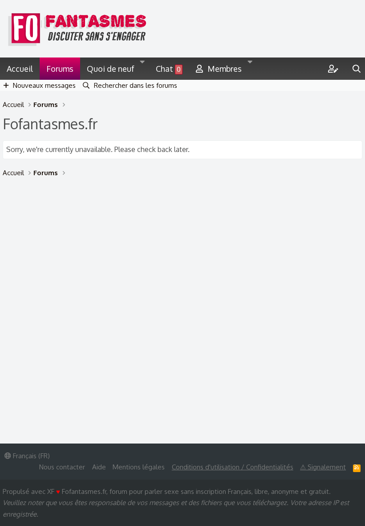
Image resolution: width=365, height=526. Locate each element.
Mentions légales (139, 467)
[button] (142, 69)
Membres (224, 69)
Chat (168, 69)
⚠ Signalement (323, 467)
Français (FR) (30, 456)
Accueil (20, 69)
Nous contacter (62, 467)
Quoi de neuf (110, 69)
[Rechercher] (356, 69)
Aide (99, 467)
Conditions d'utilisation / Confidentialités (232, 467)
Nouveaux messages (44, 85)
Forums (59, 69)
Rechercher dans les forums (135, 85)
